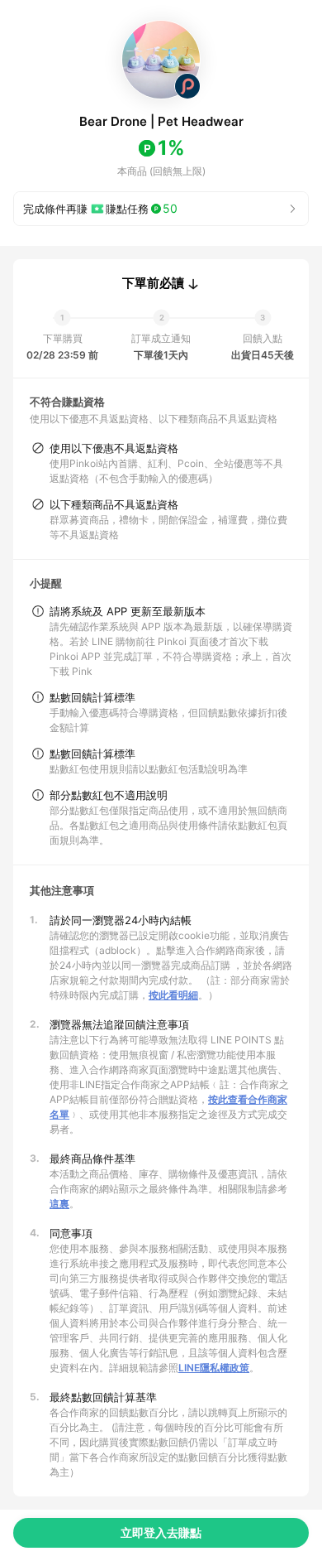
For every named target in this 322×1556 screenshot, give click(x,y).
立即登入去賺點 (161, 1532)
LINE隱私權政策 (213, 1367)
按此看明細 (173, 995)
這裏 (59, 1203)
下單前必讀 (153, 283)
